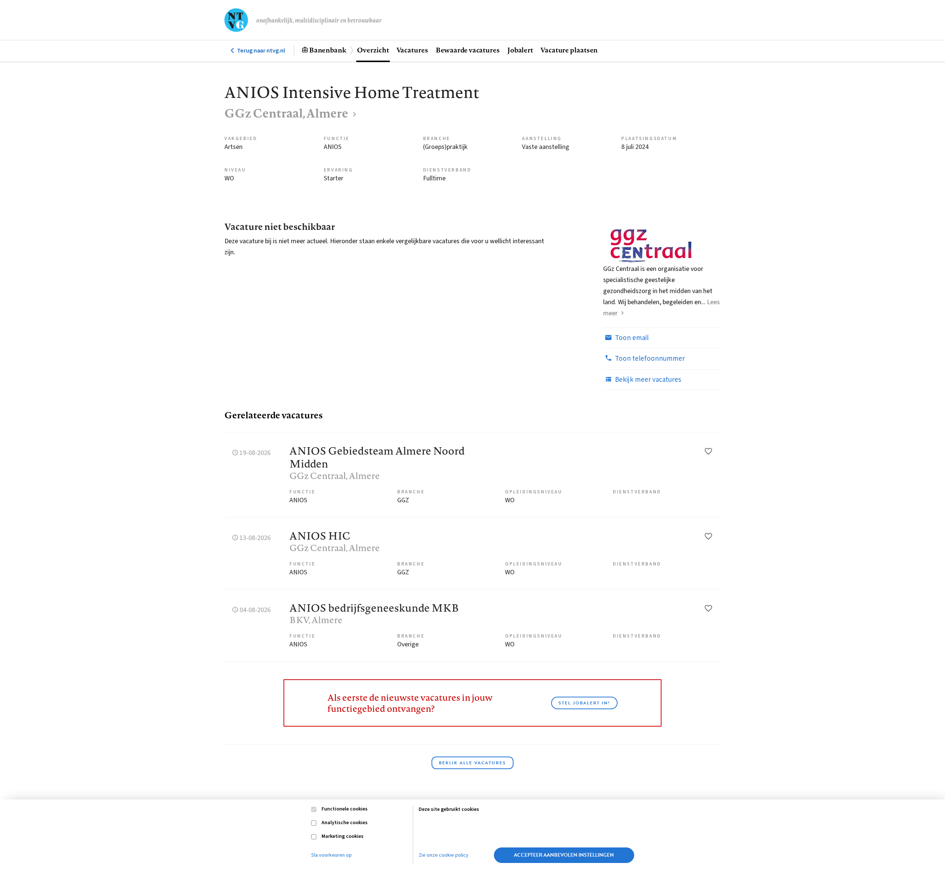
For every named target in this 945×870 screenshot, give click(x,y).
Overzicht (373, 50)
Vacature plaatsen (569, 50)
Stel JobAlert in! (584, 703)
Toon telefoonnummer (649, 359)
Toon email (631, 338)
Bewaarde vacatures (468, 50)
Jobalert (520, 50)
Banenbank (327, 50)
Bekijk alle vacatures (472, 762)
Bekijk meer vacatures (647, 380)
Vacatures (412, 50)
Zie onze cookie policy (443, 855)
